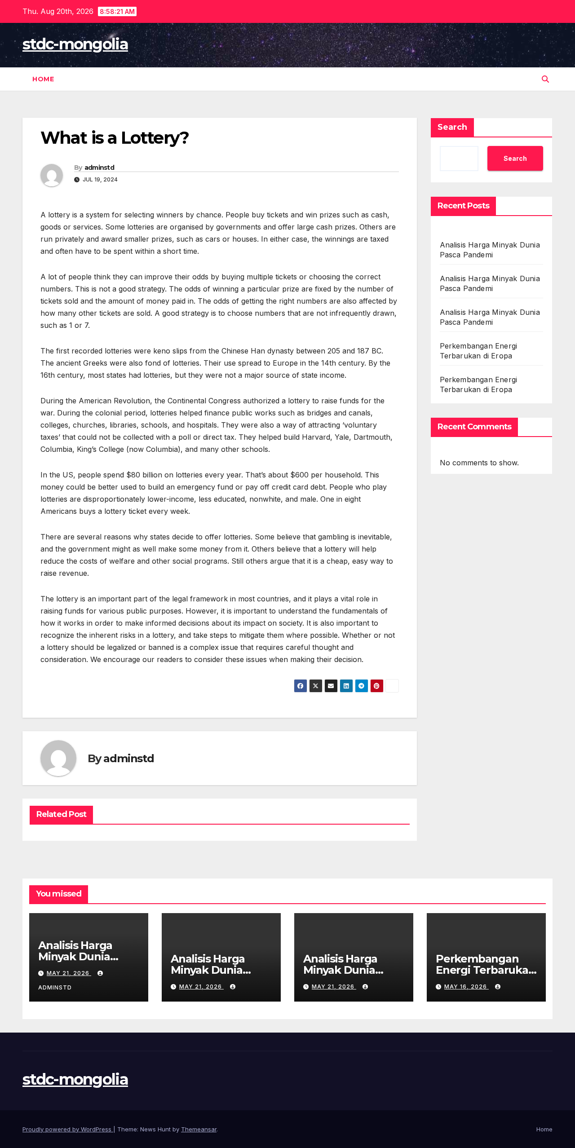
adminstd (99, 167)
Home (43, 79)
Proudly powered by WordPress (67, 1129)
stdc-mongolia (75, 44)
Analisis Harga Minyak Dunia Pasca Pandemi (78, 956)
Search (452, 127)
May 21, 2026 (69, 973)
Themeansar (199, 1129)
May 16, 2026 (466, 986)
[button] (545, 79)
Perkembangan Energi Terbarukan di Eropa (485, 970)
